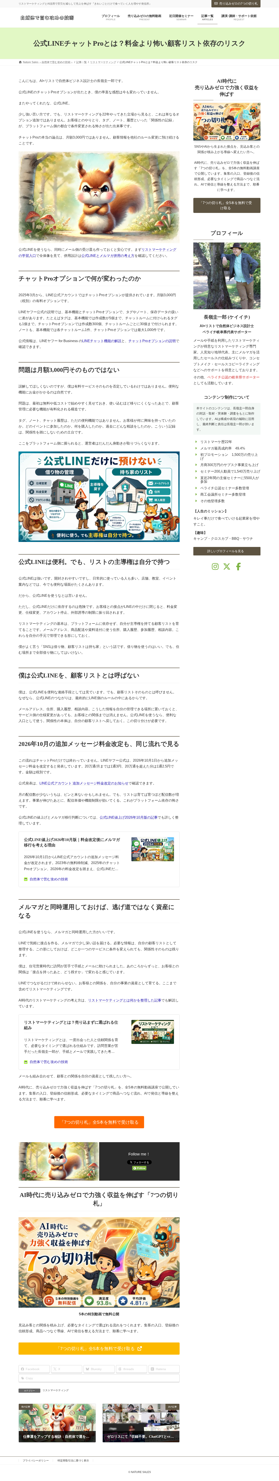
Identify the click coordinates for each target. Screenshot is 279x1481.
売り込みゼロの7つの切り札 (238, 3)
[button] (99, 1122)
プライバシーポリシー (36, 1460)
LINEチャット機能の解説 (101, 341)
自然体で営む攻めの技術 (49, 879)
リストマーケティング (56, 1390)
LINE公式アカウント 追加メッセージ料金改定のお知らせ (83, 783)
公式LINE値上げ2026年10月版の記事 (129, 817)
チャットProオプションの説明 (152, 341)
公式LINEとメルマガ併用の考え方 (107, 255)
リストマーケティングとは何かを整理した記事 (124, 1000)
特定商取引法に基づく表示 (73, 1460)
